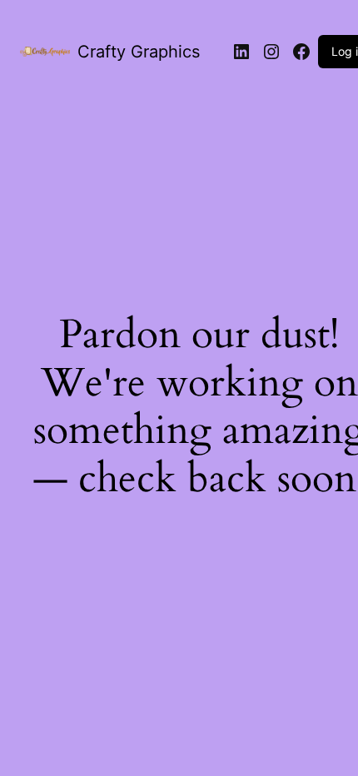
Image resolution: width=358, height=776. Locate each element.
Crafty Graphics (138, 52)
